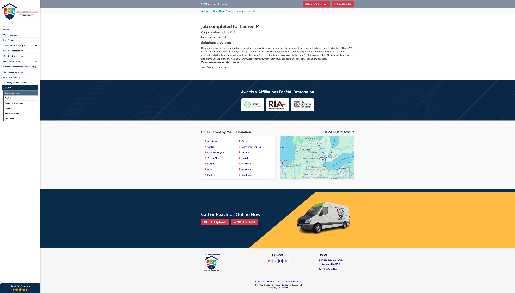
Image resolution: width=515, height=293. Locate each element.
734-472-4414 (343, 4)
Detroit (245, 152)
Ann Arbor (212, 141)
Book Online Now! (318, 4)
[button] (36, 35)
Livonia (210, 163)
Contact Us (282, 281)
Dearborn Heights (215, 152)
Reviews (8, 98)
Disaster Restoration (13, 50)
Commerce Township (251, 147)
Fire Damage (9, 40)
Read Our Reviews (20, 286)
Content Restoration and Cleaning (19, 66)
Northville (246, 163)
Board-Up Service (11, 77)
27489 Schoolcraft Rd (332, 262)
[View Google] (275, 260)
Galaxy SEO (282, 288)
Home (206, 11)
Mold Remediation (12, 61)
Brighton (246, 141)
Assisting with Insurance (14, 82)
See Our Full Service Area (337, 131)
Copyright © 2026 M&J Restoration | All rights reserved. (278, 285)
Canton (210, 147)
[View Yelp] (269, 260)
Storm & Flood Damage (14, 45)
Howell (245, 158)
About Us (217, 11)
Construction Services (13, 56)
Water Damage (10, 35)
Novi (209, 169)
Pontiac (211, 175)
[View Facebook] (280, 260)
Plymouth (246, 169)
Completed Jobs (233, 11)
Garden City (213, 158)
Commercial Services (13, 72)
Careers (8, 108)
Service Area (269, 281)
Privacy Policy (295, 281)
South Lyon (247, 175)
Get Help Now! (216, 222)
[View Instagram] (286, 260)
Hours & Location (12, 113)
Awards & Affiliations (14, 103)
